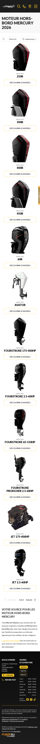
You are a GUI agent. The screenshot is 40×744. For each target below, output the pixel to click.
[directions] (30, 6)
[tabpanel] (28, 687)
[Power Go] (20, 735)
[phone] (24, 6)
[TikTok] (34, 699)
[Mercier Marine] (8, 6)
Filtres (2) (12, 39)
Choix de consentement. (17, 721)
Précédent (12, 600)
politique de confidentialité (10, 719)
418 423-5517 (10, 680)
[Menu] (35, 6)
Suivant (29, 600)
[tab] (24, 667)
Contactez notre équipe (11, 640)
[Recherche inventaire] (19, 6)
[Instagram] (31, 699)
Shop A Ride (16, 731)
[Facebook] (27, 699)
